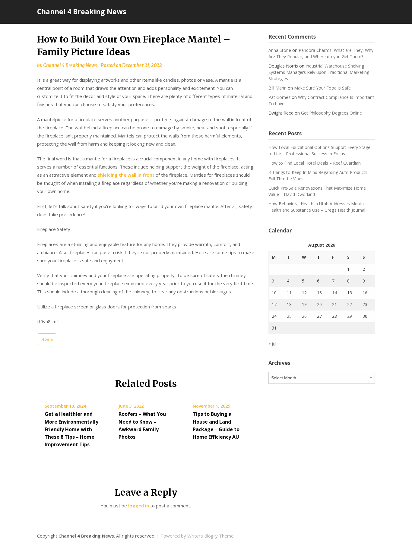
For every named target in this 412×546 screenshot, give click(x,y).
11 (289, 292)
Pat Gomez (279, 97)
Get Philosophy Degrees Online (331, 113)
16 (365, 292)
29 (349, 316)
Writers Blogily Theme (210, 536)
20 (319, 304)
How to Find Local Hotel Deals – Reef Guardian (314, 163)
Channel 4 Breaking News (81, 11)
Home (47, 339)
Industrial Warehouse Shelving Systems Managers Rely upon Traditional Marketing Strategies (318, 72)
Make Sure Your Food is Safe (322, 88)
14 (334, 292)
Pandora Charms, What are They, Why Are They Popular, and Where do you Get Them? (320, 53)
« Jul (272, 344)
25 (289, 316)
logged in (138, 506)
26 (304, 316)
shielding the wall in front (126, 175)
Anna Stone (279, 50)
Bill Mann (277, 88)
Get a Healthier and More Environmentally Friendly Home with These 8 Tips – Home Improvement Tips (71, 429)
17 (274, 304)
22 (349, 304)
